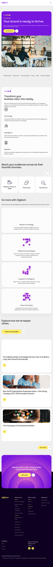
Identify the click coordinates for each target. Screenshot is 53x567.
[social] (29, 548)
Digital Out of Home (19, 532)
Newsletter (43, 505)
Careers (3, 546)
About (3, 543)
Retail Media (17, 529)
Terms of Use (5, 558)
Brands (29, 504)
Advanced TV (18, 522)
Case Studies (44, 500)
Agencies (30, 501)
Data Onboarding (19, 513)
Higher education (32, 513)
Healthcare (30, 511)
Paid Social (17, 524)
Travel (29, 508)
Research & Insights (45, 502)
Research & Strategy (19, 501)
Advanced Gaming (19, 535)
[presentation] (45, 173)
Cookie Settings (25, 558)
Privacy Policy (11, 558)
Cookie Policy (17, 558)
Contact (3, 549)
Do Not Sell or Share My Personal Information (37, 558)
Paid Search (17, 527)
